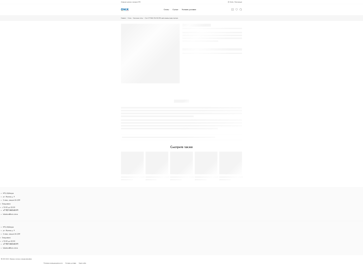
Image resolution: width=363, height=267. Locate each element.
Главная (123, 18)
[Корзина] (232, 9)
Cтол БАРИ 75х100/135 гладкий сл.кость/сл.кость (163, 177)
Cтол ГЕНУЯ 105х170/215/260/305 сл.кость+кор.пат (139, 177)
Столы (166, 9)
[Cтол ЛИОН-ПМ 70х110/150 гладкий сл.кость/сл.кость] (230, 163)
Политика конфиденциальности (53, 263)
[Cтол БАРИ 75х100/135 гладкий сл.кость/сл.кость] (157, 163)
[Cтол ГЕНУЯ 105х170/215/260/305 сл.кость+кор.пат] (132, 163)
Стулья (175, 9)
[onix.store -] (125, 9)
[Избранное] (141, 154)
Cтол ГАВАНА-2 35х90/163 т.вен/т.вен (208, 177)
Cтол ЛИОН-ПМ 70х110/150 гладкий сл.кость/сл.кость (238, 177)
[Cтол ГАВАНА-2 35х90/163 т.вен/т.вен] (206, 163)
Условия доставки (189, 9)
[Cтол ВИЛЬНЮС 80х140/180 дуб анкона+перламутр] (181, 163)
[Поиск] (240, 9)
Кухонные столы (138, 18)
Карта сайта (82, 263)
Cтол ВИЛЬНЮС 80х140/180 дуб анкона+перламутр (188, 177)
